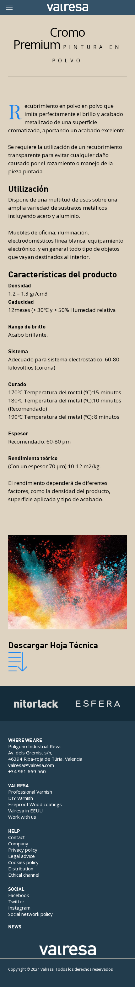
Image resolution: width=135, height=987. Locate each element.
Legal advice (21, 856)
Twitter (16, 901)
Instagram (19, 908)
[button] (9, 7)
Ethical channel (23, 875)
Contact (16, 837)
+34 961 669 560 (27, 771)
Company (18, 843)
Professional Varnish (30, 792)
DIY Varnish (20, 798)
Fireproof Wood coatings (35, 804)
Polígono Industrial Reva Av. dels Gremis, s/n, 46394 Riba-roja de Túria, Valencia (45, 752)
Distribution (20, 868)
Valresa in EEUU (25, 810)
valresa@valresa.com (31, 765)
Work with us (22, 817)
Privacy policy (22, 850)
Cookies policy (23, 862)
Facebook (18, 895)
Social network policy (30, 914)
